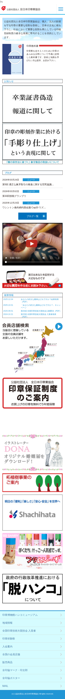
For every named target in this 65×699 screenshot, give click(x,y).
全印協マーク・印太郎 (15, 670)
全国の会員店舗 (11, 654)
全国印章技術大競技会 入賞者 (19, 630)
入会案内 (7, 646)
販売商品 (7, 662)
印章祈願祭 (8, 638)
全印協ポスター (11, 678)
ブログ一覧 (32, 216)
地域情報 (7, 622)
